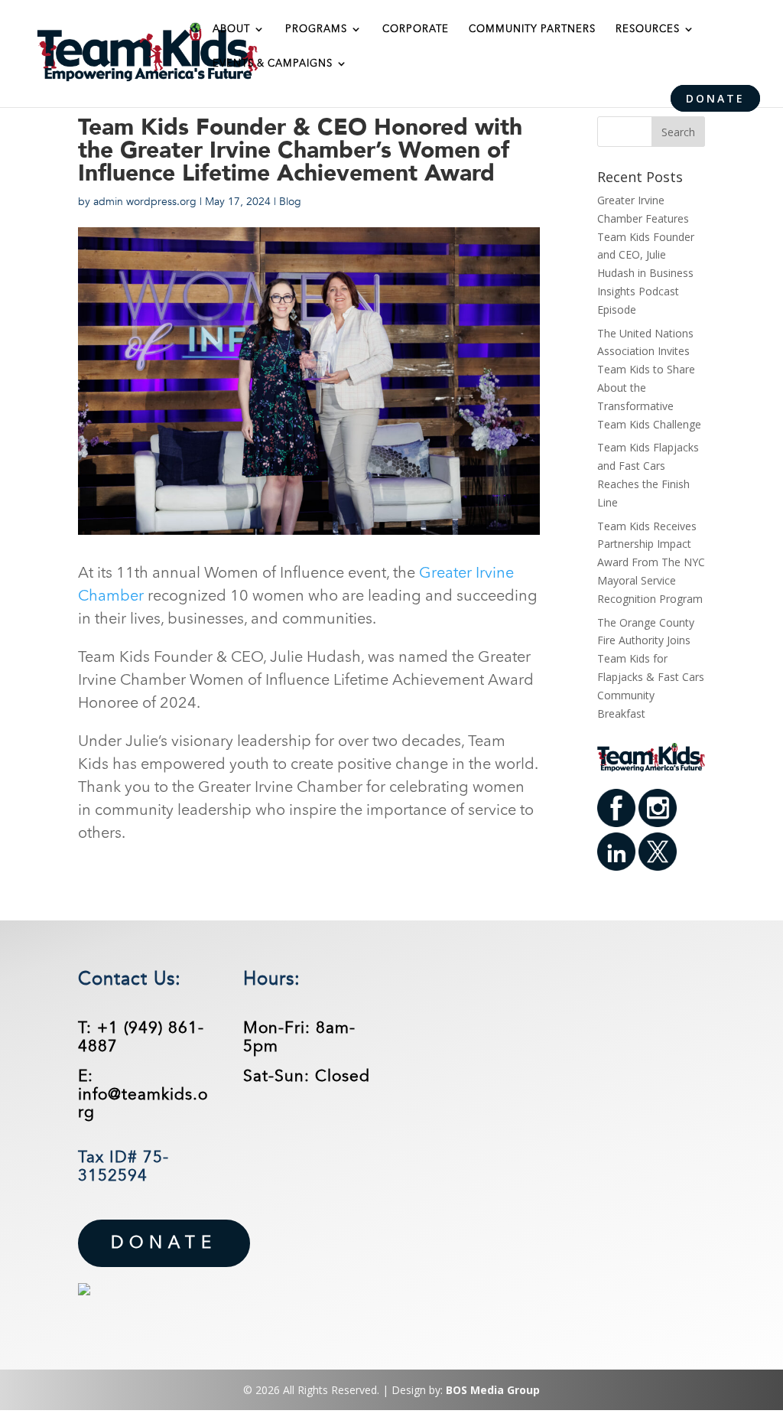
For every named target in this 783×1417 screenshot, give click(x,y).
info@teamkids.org (143, 1103)
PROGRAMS (316, 29)
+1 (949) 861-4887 (141, 1037)
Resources (648, 29)
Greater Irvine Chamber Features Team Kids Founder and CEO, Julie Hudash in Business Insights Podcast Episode (645, 255)
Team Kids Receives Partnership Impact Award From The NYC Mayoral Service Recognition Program (651, 562)
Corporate (415, 29)
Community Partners (532, 29)
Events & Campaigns (273, 64)
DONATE (715, 98)
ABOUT (231, 29)
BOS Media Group (493, 1390)
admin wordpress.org (145, 201)
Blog (290, 201)
